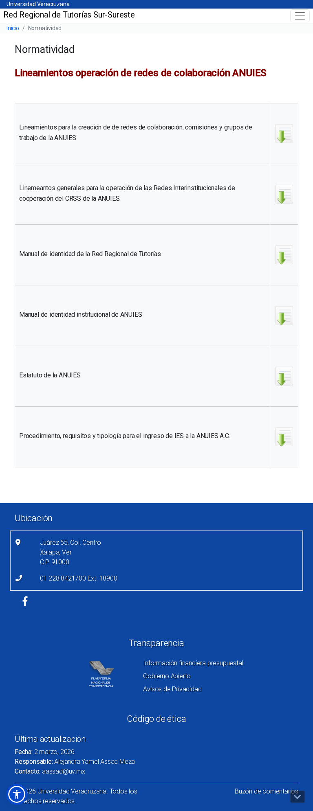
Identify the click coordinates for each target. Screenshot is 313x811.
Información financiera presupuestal (193, 663)
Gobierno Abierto (167, 676)
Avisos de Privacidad (172, 689)
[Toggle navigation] (300, 15)
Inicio (13, 28)
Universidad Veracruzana (38, 4)
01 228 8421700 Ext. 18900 (78, 578)
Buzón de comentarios (266, 791)
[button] (16, 794)
